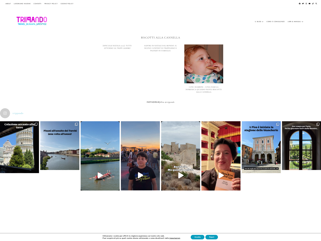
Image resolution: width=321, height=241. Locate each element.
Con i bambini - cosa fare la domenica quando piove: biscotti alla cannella (204, 89)
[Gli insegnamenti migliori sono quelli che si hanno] (220, 175)
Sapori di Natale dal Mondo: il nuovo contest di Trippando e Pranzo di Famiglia (160, 48)
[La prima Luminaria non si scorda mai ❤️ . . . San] (140, 175)
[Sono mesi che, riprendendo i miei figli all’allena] (100, 175)
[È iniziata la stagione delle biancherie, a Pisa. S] (261, 166)
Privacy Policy (51, 4)
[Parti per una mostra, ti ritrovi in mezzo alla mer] (301, 165)
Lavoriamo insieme (22, 4)
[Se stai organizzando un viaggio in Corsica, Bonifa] (180, 175)
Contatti (37, 4)
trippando (170, 102)
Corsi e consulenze (276, 22)
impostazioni (174, 238)
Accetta (197, 237)
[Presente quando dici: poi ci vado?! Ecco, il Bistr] (19, 166)
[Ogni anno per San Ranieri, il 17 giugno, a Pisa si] (59, 165)
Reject (211, 237)
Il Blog (258, 22)
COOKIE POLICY (67, 4)
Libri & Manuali (294, 22)
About (8, 4)
